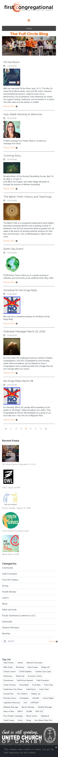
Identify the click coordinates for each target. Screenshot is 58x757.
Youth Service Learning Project (15, 531)
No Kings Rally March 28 (18, 380)
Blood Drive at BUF (10, 554)
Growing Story (12, 155)
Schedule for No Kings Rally (20, 290)
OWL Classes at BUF (11, 487)
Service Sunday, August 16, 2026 (16, 508)
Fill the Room (12, 62)
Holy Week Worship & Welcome (23, 114)
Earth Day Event (13, 248)
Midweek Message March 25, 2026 (24, 331)
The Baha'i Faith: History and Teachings (28, 196)
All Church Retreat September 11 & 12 (18, 464)
